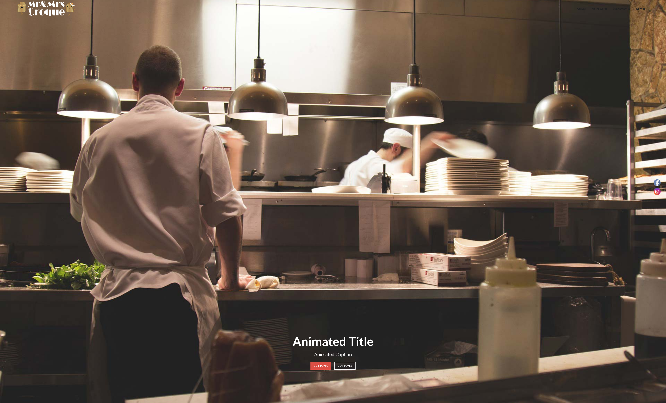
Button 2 (345, 365)
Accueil (581, 8)
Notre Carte (599, 8)
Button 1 (321, 365)
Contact (641, 8)
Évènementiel (621, 8)
